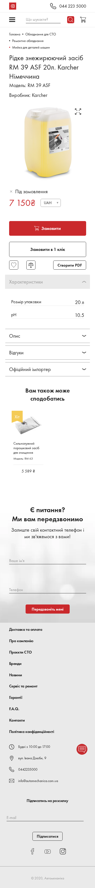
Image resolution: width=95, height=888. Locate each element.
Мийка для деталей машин (31, 47)
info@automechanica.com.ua (38, 780)
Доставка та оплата (25, 629)
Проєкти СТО (20, 652)
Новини (15, 675)
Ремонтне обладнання (28, 40)
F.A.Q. (14, 708)
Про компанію (21, 640)
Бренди (15, 663)
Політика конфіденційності (31, 731)
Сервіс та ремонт (23, 686)
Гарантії (15, 697)
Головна (14, 34)
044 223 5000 (72, 6)
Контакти (17, 720)
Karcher (39, 95)
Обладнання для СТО (40, 34)
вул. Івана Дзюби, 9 (32, 758)
